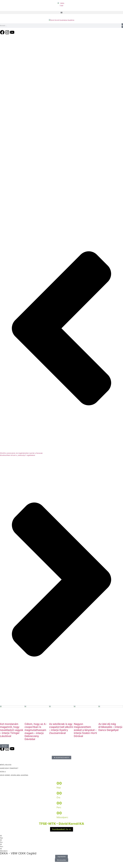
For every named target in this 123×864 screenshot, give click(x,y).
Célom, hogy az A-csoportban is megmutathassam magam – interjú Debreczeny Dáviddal (36, 731)
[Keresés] (122, 25)
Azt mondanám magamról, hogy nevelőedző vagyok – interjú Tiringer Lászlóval (11, 730)
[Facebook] (2, 32)
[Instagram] (7, 32)
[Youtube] (12, 32)
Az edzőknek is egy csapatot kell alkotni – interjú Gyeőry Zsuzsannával (61, 728)
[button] (61, 12)
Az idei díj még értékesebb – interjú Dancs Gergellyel (110, 727)
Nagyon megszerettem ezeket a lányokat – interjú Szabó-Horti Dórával (85, 730)
